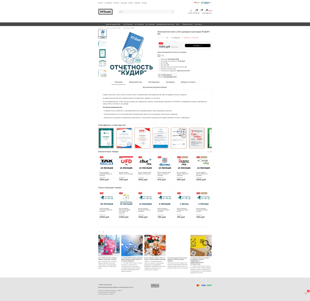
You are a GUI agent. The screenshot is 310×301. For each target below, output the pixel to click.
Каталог (100, 3)
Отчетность (198, 24)
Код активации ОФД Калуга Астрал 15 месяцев (164, 174)
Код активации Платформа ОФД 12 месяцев (144, 210)
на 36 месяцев (128, 24)
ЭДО (177, 24)
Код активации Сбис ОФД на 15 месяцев (144, 173)
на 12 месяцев (150, 24)
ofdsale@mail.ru (207, 13)
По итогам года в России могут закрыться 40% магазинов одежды (177, 259)
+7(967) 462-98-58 (105, 285)
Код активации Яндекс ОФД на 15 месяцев (183, 174)
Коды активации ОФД (113, 24)
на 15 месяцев (139, 24)
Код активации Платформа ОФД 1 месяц (183, 210)
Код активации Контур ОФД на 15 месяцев (202, 174)
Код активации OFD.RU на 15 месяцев (126, 173)
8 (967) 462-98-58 (194, 13)
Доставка (124, 3)
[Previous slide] (111, 53)
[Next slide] (102, 75)
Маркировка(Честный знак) (165, 24)
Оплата (130, 3)
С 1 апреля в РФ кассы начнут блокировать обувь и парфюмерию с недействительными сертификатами (199, 261)
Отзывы (144, 3)
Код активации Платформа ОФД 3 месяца (202, 210)
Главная (100, 28)
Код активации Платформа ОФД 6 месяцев (163, 210)
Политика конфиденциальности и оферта (110, 290)
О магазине (108, 3)
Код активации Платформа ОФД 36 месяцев (105, 210)
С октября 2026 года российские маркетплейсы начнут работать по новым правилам (132, 259)
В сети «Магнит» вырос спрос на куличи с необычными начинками (155, 258)
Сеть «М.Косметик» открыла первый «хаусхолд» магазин (107, 258)
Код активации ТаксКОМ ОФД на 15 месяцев (105, 174)
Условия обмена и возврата (106, 294)
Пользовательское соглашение (107, 292)
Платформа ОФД (128, 28)
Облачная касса (188, 24)
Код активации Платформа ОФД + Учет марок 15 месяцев (125, 210)
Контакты (116, 3)
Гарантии (137, 3)
